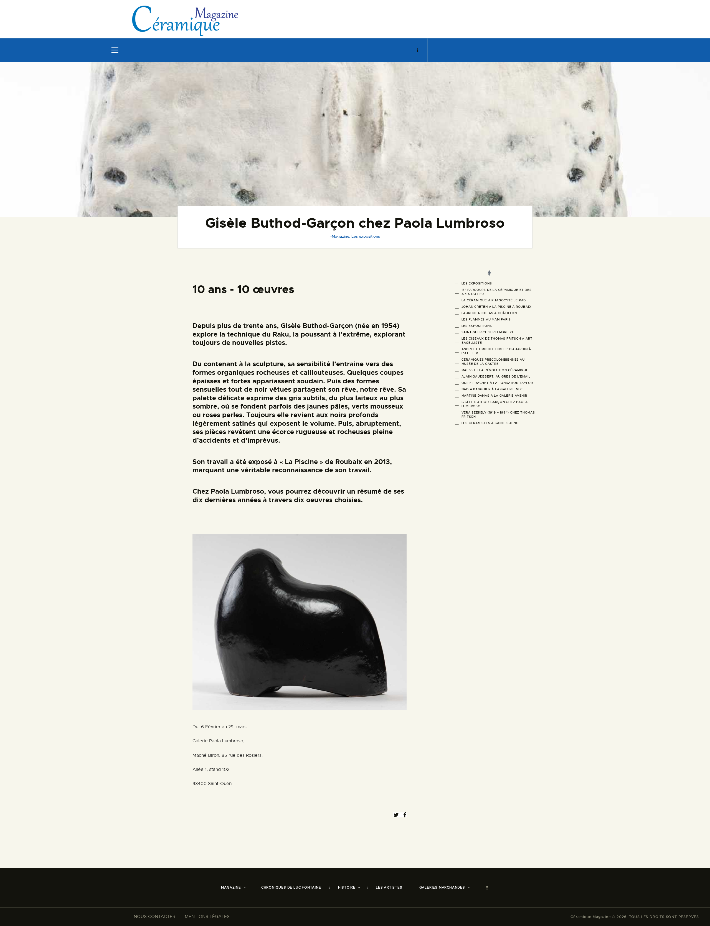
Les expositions (365, 236)
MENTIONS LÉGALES (207, 916)
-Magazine (339, 236)
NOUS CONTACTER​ (154, 916)
